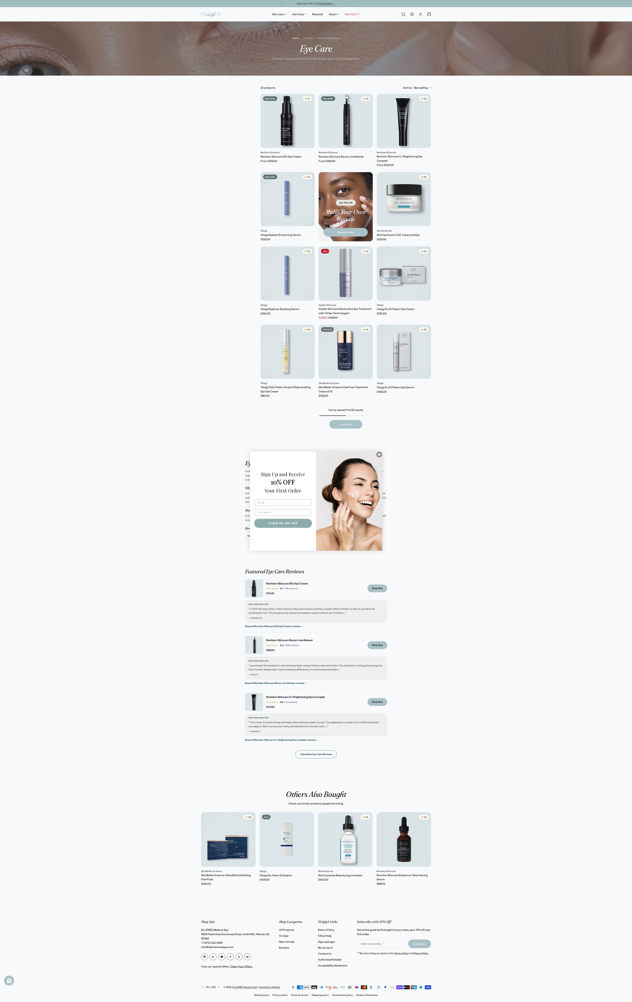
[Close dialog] (379, 454)
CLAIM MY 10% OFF (283, 523)
